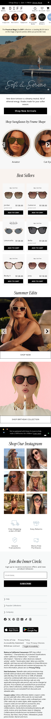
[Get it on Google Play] (30, 630)
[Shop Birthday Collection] (25, 392)
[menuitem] (35, 9)
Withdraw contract (12, 646)
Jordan (7, 205)
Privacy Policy (24, 640)
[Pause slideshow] (48, 2)
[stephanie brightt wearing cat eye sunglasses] (14, 504)
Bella (30, 240)
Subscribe (25, 583)
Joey (30, 276)
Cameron (32, 205)
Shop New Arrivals (25, 110)
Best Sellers (25, 176)
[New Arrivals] (25, 65)
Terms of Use (9, 640)
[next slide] (48, 144)
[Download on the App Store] (12, 630)
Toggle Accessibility (30, 646)
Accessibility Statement (14, 643)
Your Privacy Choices (35, 643)
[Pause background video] (48, 89)
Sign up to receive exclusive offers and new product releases (25, 568)
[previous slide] (3, 144)
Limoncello (8, 240)
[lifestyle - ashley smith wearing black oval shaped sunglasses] (14, 481)
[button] (3, 9)
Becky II (7, 276)
